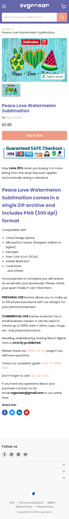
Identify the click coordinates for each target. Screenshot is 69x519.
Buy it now (35, 135)
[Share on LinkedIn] (19, 412)
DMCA (51, 502)
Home (6, 29)
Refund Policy (24, 507)
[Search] (62, 17)
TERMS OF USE (36, 351)
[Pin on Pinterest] (27, 412)
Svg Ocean (14, 117)
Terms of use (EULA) (31, 502)
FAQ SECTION (39, 376)
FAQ (12, 502)
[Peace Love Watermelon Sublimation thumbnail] (11, 90)
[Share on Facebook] (5, 412)
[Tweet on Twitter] (12, 412)
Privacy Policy (45, 507)
